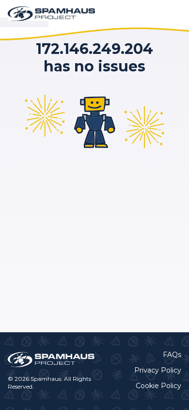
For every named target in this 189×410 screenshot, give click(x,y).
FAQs (172, 354)
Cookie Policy (158, 385)
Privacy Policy (157, 370)
